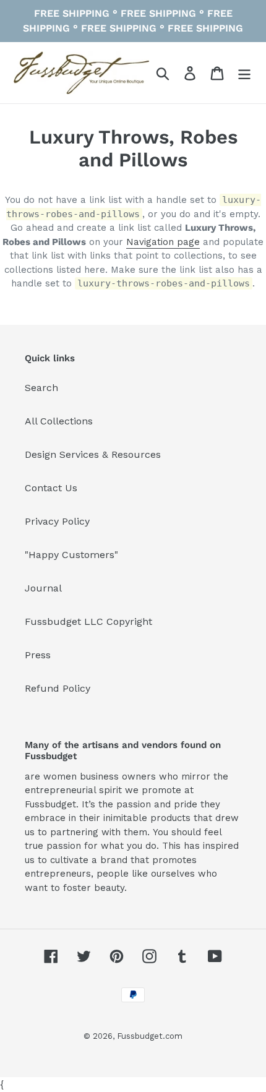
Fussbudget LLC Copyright (88, 621)
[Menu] (244, 73)
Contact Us (51, 488)
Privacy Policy (57, 521)
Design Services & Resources (93, 454)
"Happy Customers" (71, 555)
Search (41, 387)
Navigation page (163, 241)
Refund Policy (57, 688)
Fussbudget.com (149, 1036)
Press (38, 655)
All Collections (59, 421)
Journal (43, 588)
